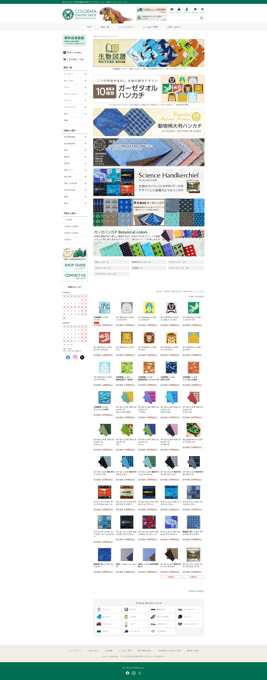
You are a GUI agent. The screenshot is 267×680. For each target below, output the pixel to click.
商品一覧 (105, 27)
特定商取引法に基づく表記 (170, 651)
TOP (89, 27)
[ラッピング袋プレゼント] (75, 254)
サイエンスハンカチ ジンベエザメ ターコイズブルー (104, 534)
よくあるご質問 (150, 27)
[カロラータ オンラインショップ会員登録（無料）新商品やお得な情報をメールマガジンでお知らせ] (74, 46)
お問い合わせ (173, 27)
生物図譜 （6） (137, 268)
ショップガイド (126, 27)
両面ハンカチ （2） (102, 262)
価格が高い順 (187, 291)
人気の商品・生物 (75, 59)
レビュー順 (198, 291)
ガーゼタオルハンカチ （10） (106, 274)
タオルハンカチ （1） (103, 268)
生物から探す (70, 130)
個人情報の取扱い (145, 651)
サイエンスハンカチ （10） (179, 268)
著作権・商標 (192, 651)
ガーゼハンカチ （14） (177, 262)
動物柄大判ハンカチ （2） (142, 262)
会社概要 (109, 651)
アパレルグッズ (104, 36)
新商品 (74, 52)
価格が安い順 (176, 291)
